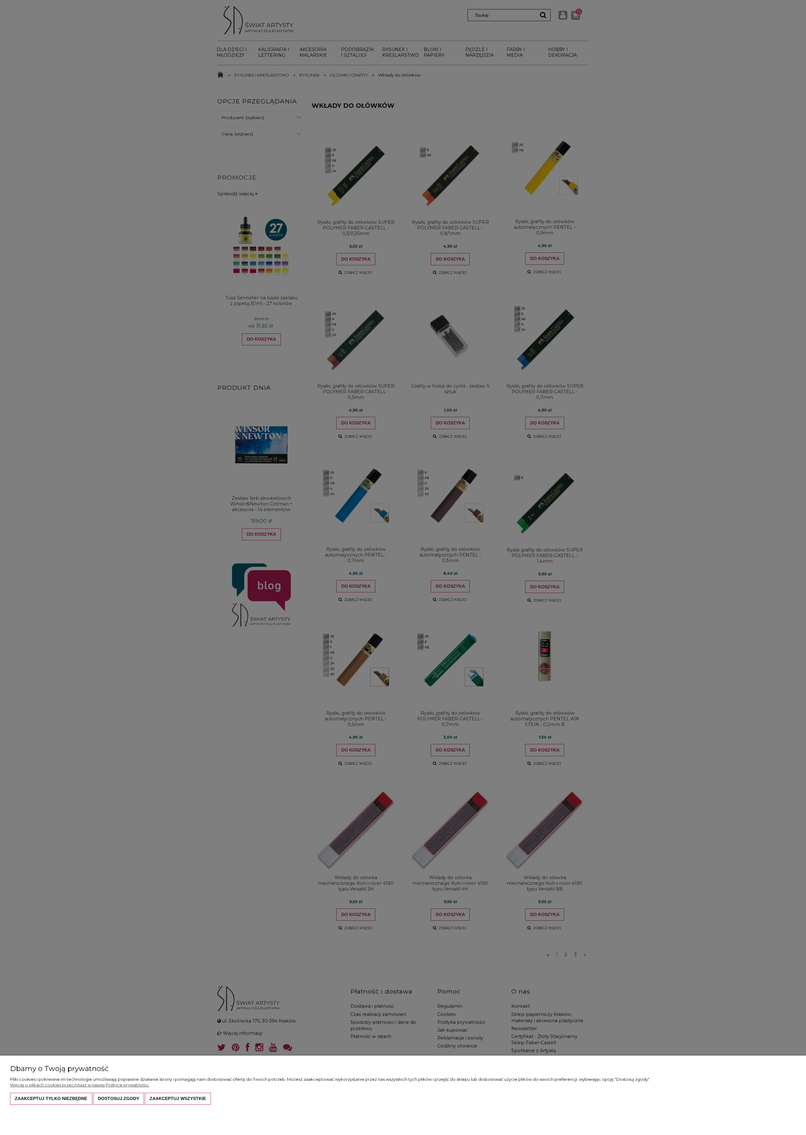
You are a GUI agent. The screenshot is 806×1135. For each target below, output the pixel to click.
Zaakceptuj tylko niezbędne (51, 1098)
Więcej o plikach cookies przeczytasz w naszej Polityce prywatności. (79, 1084)
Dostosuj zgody (118, 1098)
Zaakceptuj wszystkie (178, 1098)
